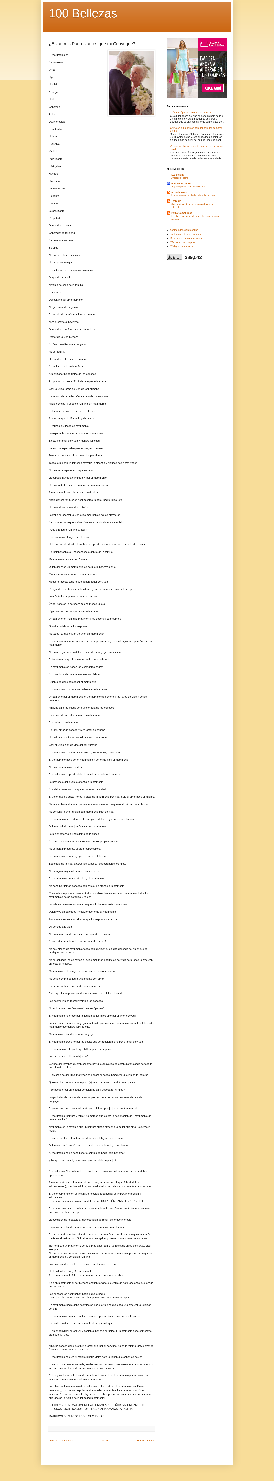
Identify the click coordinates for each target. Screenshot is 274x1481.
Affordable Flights (179, 178)
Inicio (105, 1440)
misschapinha (179, 192)
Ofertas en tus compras (182, 242)
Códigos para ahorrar (182, 246)
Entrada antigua (145, 1440)
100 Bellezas (83, 13)
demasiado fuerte (181, 183)
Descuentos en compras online (187, 238)
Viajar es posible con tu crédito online (189, 186)
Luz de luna (177, 174)
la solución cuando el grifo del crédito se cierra (193, 195)
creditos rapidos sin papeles (185, 234)
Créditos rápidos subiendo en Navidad (191, 112)
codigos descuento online (184, 230)
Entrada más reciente (61, 1440)
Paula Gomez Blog (181, 213)
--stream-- (177, 201)
